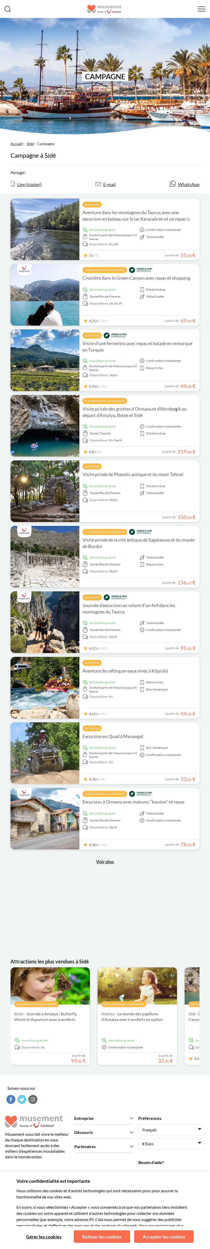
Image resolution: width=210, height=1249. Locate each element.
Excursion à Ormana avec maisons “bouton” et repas (133, 802)
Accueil (16, 143)
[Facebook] (10, 1099)
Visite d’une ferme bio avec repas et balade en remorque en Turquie (137, 346)
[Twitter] (21, 1099)
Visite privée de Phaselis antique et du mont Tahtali (133, 474)
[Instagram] (32, 1099)
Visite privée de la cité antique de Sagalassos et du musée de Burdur (138, 543)
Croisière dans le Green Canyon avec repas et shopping (136, 278)
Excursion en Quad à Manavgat (112, 736)
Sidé (30, 143)
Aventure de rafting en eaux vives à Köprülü (125, 671)
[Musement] (104, 9)
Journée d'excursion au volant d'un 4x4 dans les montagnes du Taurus (128, 608)
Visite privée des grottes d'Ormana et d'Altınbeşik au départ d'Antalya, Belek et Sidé (134, 412)
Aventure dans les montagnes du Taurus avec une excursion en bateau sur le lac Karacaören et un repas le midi (136, 219)
